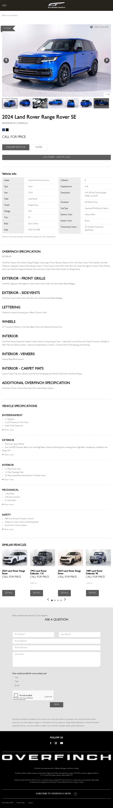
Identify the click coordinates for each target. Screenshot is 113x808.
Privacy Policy (21, 803)
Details (8, 593)
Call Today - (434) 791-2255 (56, 157)
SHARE (39, 147)
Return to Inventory (10, 16)
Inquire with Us (15, 147)
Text (17, 682)
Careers (30, 803)
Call (16, 678)
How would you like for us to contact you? (29, 674)
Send (56, 705)
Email (17, 686)
